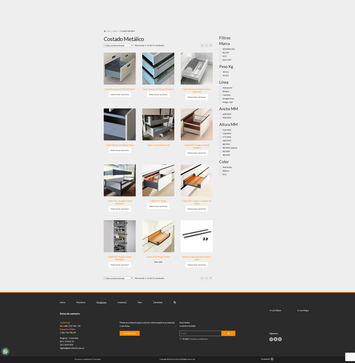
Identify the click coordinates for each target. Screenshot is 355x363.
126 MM (227, 130)
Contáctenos (130, 333)
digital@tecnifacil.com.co (72, 348)
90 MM (226, 151)
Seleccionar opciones (120, 94)
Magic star (228, 102)
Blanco (226, 170)
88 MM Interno (230, 147)
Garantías (158, 302)
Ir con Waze (275, 310)
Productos (101, 302)
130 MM (227, 133)
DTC (225, 56)
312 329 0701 (66, 344)
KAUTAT (227, 59)
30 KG (226, 71)
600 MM (227, 114)
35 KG (226, 75)
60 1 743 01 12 (67, 341)
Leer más (158, 262)
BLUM (226, 52)
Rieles (115, 31)
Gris (225, 174)
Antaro (226, 91)
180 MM (227, 140)
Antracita (227, 167)
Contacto (122, 302)
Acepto (195, 338)
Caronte (226, 94)
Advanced (227, 87)
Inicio (109, 31)
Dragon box (228, 98)
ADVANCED (229, 49)
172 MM (227, 137)
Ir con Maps (303, 310)
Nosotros (80, 302)
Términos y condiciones (199, 339)
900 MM (227, 117)
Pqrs (140, 302)
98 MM (226, 155)
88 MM (226, 144)
